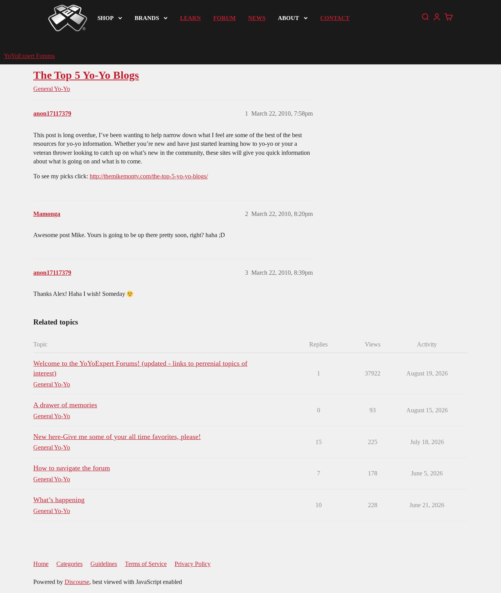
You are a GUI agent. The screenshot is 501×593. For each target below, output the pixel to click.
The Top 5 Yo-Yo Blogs (86, 75)
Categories (69, 563)
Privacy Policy (193, 563)
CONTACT (335, 18)
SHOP (105, 18)
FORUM (224, 18)
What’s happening (59, 500)
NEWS (256, 18)
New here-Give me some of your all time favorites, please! (117, 437)
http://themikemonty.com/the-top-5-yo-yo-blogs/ (149, 176)
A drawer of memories (65, 405)
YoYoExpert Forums (29, 56)
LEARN (190, 18)
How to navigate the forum (71, 468)
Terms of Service (146, 563)
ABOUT (288, 18)
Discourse (77, 581)
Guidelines (103, 563)
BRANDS (147, 18)
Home (41, 563)
